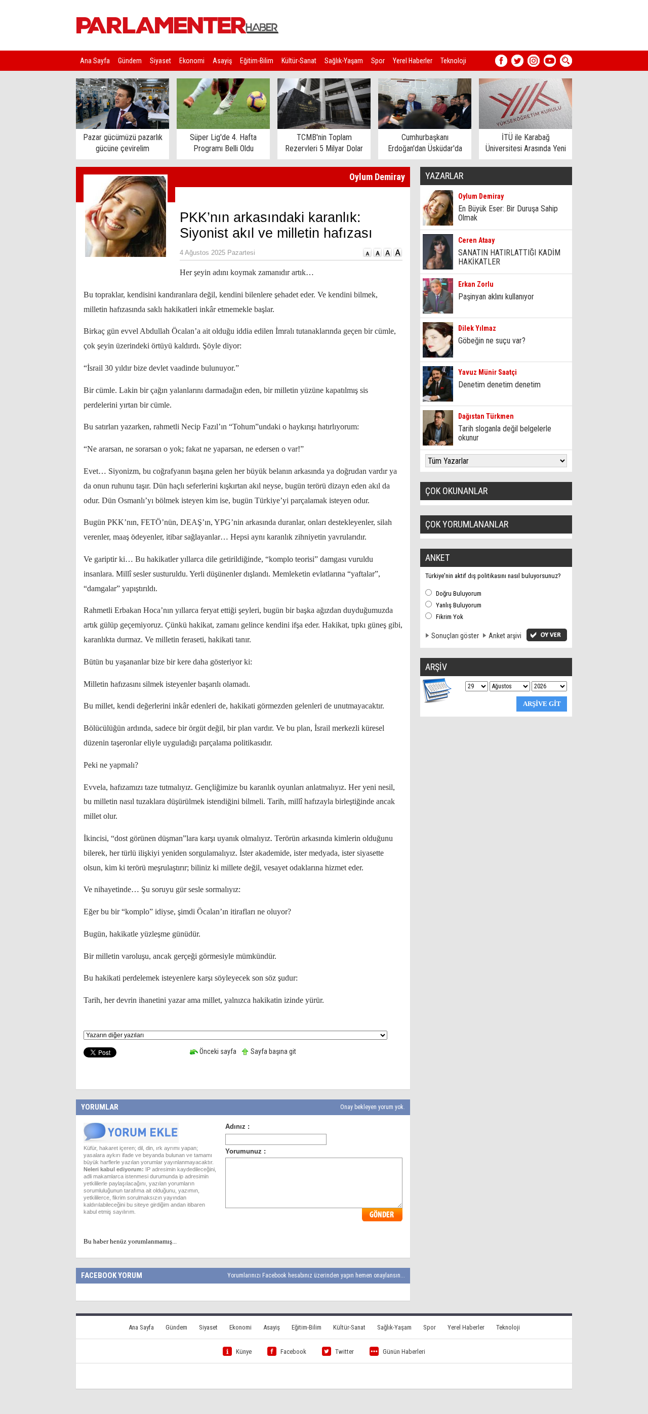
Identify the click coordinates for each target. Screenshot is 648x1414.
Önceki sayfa (217, 1051)
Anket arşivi (505, 636)
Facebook (293, 1351)
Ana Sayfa (95, 61)
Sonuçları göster (455, 636)
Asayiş (222, 61)
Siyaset (160, 61)
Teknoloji (453, 61)
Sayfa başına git (272, 1051)
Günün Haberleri (404, 1351)
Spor (378, 61)
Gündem (130, 61)
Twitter (344, 1351)
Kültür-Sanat (298, 61)
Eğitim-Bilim (256, 61)
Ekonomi (192, 61)
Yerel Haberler (412, 61)
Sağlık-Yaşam (344, 61)
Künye (244, 1351)
